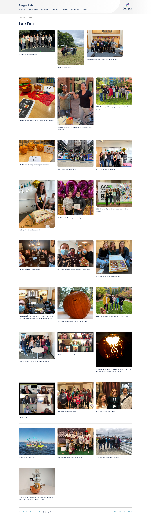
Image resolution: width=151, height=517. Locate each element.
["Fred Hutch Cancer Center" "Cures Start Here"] (127, 6)
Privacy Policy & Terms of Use (122, 512)
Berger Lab (26, 5)
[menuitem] (22, 9)
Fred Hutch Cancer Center (30, 512)
